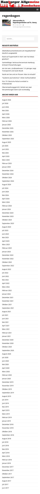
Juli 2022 (5, 273)
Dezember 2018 (7, 424)
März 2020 (6, 371)
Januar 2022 (6, 294)
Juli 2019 (5, 400)
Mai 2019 (5, 407)
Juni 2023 (5, 234)
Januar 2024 (6, 209)
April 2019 (5, 410)
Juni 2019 (5, 403)
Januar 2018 (6, 463)
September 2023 (8, 223)
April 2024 (5, 199)
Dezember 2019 (7, 382)
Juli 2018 (5, 442)
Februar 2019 (7, 417)
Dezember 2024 (7, 170)
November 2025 (7, 132)
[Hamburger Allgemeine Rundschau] (20, 6)
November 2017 (7, 470)
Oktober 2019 (7, 389)
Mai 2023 (5, 237)
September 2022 (8, 266)
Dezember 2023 (7, 213)
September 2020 (8, 350)
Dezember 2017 (7, 467)
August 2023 (6, 227)
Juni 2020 (5, 361)
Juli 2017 (5, 484)
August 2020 (6, 354)
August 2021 (6, 311)
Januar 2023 (6, 252)
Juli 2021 (5, 315)
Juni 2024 (5, 192)
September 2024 (8, 181)
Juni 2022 (5, 276)
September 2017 (8, 477)
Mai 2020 (5, 364)
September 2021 (8, 308)
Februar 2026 (7, 121)
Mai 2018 (5, 449)
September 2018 (8, 435)
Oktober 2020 (7, 347)
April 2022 (5, 283)
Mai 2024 (5, 195)
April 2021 (5, 326)
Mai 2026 (5, 110)
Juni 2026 (5, 107)
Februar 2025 (7, 163)
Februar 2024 (7, 206)
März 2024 (6, 202)
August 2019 (6, 396)
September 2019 (8, 393)
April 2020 (5, 368)
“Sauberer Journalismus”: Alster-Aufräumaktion (19, 78)
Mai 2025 (5, 153)
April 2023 (5, 241)
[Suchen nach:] (20, 39)
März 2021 (6, 329)
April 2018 (5, 453)
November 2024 (7, 174)
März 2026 (6, 118)
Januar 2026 (6, 125)
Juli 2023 (5, 230)
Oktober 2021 (7, 305)
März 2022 (6, 287)
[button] (37, 9)
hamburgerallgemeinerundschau (22, 27)
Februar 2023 (7, 248)
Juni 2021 (5, 319)
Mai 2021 (5, 322)
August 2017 (6, 481)
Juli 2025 (5, 146)
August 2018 (6, 439)
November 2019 (7, 386)
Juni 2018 (5, 446)
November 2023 (7, 216)
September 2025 (8, 139)
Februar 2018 (7, 460)
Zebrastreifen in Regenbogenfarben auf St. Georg (25, 21)
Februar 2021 (7, 333)
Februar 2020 (7, 375)
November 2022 (7, 259)
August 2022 (6, 269)
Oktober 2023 (7, 220)
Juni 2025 (5, 149)
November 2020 (7, 343)
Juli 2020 (5, 357)
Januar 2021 (6, 336)
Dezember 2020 (7, 340)
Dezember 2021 (7, 297)
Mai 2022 (5, 280)
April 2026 (5, 114)
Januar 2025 (6, 167)
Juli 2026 (5, 103)
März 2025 (6, 160)
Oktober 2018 (7, 432)
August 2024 (6, 185)
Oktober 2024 (7, 178)
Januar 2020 (6, 379)
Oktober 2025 (7, 135)
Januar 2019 (6, 421)
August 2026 (6, 100)
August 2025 (6, 142)
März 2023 (6, 245)
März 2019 (6, 414)
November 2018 (7, 428)
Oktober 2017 (7, 474)
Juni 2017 (5, 488)
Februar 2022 (7, 290)
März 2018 (6, 456)
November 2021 (7, 301)
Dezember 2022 (7, 255)
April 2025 (5, 156)
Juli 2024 (5, 188)
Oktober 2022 (7, 262)
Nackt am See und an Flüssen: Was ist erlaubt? (19, 74)
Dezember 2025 (7, 128)
